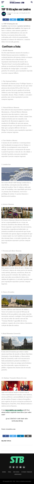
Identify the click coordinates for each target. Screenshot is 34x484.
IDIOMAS (4, 472)
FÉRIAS (9, 472)
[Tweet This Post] (13, 19)
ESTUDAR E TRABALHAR (26, 472)
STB (10, 14)
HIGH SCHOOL (16, 472)
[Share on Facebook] (6, 19)
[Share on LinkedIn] (20, 19)
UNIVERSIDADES (17, 474)
